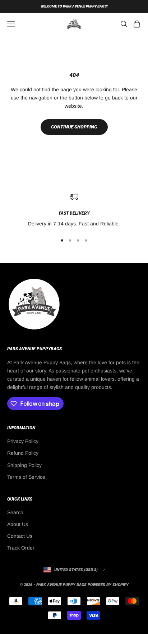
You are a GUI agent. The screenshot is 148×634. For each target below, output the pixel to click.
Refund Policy (22, 453)
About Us (17, 524)
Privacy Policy (22, 441)
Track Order (20, 548)
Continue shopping (74, 127)
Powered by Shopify (108, 584)
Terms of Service (26, 477)
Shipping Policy (24, 465)
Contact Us (19, 536)
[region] (74, 210)
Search (15, 512)
